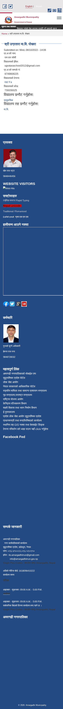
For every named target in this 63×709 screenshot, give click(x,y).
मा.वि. (6, 109)
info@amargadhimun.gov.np (24, 559)
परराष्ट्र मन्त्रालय (24, 395)
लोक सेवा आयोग (10, 382)
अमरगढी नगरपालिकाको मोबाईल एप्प (19, 373)
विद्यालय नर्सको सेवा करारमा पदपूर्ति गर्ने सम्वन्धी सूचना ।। (37, 28)
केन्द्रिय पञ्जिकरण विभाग (15, 403)
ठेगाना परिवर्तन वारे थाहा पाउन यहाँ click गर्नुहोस (25, 429)
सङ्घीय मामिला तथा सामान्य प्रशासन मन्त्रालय (25, 390)
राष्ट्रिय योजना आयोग (13, 399)
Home (4, 33)
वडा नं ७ (8, 82)
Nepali (39, 6)
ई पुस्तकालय (9, 412)
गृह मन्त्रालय (9, 395)
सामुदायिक (8, 100)
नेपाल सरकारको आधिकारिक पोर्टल (19, 386)
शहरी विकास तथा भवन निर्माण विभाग (20, 407)
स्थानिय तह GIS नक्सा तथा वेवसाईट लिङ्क (23, 424)
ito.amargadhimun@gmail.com (24, 555)
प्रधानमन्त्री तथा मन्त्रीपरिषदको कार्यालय (22, 420)
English (28, 6)
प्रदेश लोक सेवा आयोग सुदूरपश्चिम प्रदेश (22, 416)
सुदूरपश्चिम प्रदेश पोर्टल (14, 377)
